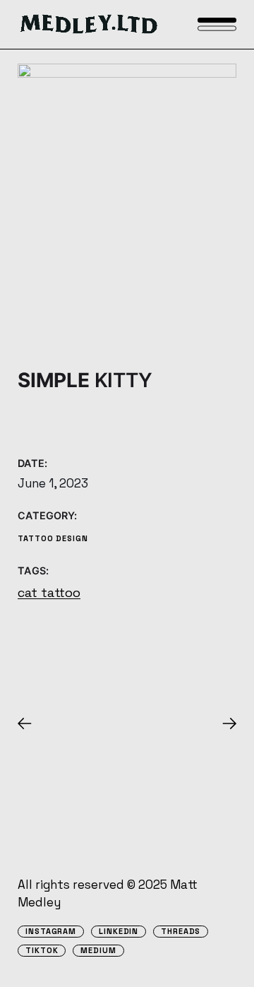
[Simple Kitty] (127, 200)
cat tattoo (49, 592)
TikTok (41, 951)
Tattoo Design (52, 538)
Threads (180, 931)
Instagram (50, 931)
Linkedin (118, 931)
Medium (98, 951)
